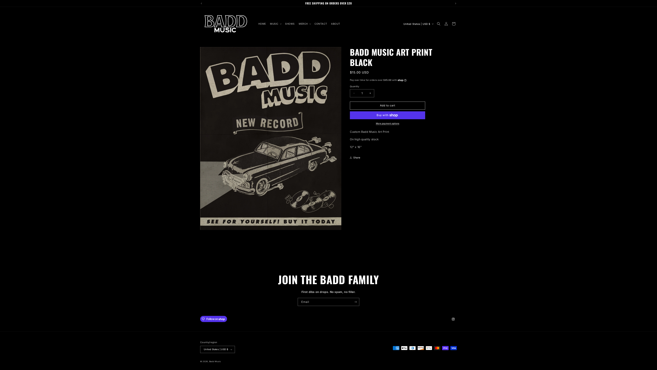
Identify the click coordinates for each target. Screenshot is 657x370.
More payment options (387, 123)
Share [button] (356, 157)
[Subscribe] (355, 302)
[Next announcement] (455, 3)
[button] (275, 23)
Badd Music (215, 361)
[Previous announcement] (201, 3)
